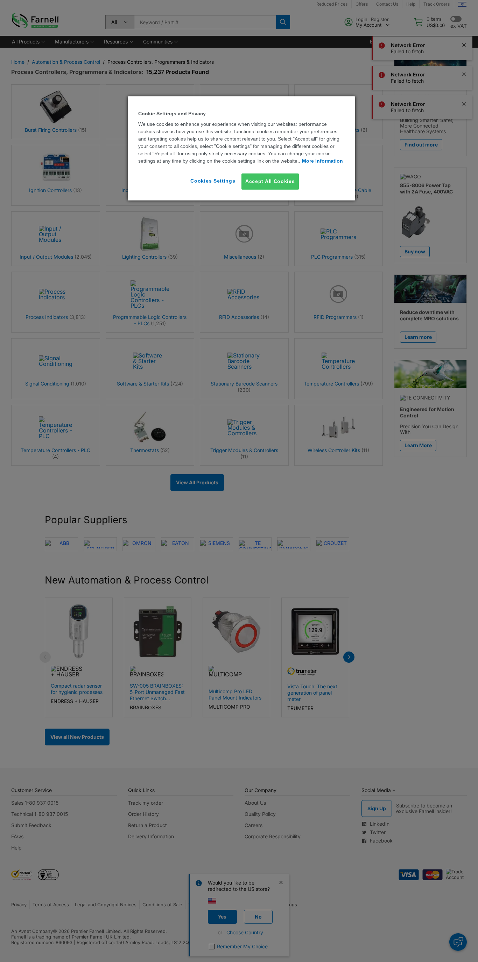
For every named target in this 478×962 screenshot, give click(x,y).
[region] (241, 148)
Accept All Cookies (270, 181)
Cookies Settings (212, 181)
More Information (322, 161)
